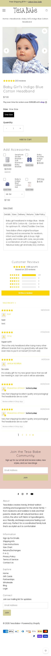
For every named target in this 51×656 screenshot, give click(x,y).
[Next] (44, 50)
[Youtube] (32, 493)
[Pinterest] (27, 493)
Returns (30, 214)
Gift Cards (7, 576)
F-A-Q (6, 553)
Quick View (7, 165)
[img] (7, 310)
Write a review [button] (25, 293)
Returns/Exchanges (12, 550)
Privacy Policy (9, 556)
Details (7, 214)
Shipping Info (9, 541)
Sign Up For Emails (11, 538)
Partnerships (8, 579)
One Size (9, 114)
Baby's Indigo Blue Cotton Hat (18, 183)
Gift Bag (40, 179)
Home (5, 19)
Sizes (14, 214)
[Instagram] (22, 493)
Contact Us (8, 562)
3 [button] (26, 435)
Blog (5, 585)
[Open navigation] (4, 10)
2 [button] (22, 435)
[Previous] (6, 50)
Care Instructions (11, 544)
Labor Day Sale (35, 1)
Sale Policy (40, 214)
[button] (9, 80)
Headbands (15, 19)
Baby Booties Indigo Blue (40, 157)
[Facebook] (18, 493)
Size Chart (8, 208)
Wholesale (8, 582)
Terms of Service (10, 559)
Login (5, 588)
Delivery (21, 214)
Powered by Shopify (31, 623)
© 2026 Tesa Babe (11, 623)
